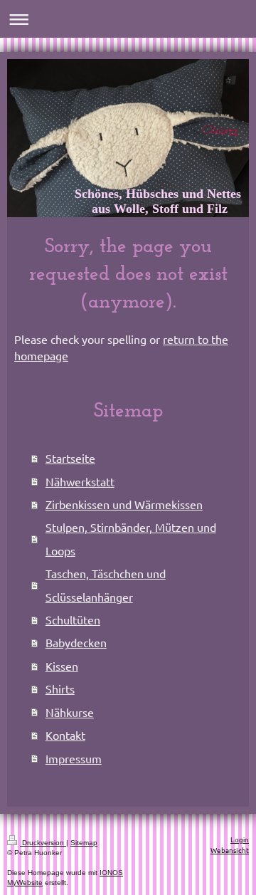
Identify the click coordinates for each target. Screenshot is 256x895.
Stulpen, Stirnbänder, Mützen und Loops (131, 538)
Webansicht (229, 849)
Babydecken (76, 642)
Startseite (70, 458)
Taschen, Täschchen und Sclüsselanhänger (106, 584)
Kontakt (65, 735)
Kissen (62, 666)
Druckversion (43, 843)
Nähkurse (70, 712)
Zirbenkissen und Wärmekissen (124, 504)
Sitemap (83, 843)
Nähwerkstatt (80, 481)
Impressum (74, 758)
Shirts (60, 688)
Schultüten (73, 619)
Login (239, 840)
